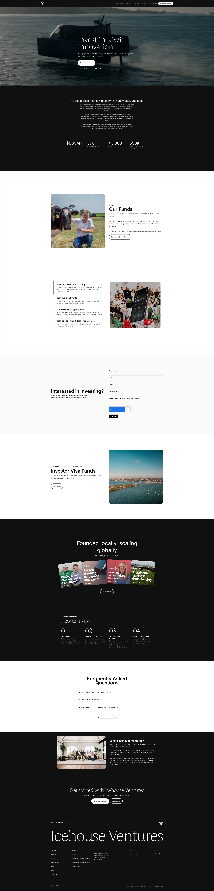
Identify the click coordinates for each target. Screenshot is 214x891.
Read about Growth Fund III (120, 237)
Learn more (57, 486)
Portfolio (137, 3)
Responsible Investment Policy (81, 862)
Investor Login (152, 3)
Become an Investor (165, 3)
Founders (54, 850)
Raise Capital (116, 801)
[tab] (79, 288)
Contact (74, 854)
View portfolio (107, 591)
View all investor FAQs (107, 716)
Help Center (54, 874)
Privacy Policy (76, 866)
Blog (52, 870)
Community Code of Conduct (81, 858)
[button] (119, 4)
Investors (53, 854)
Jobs (52, 866)
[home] (46, 3)
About (144, 3)
